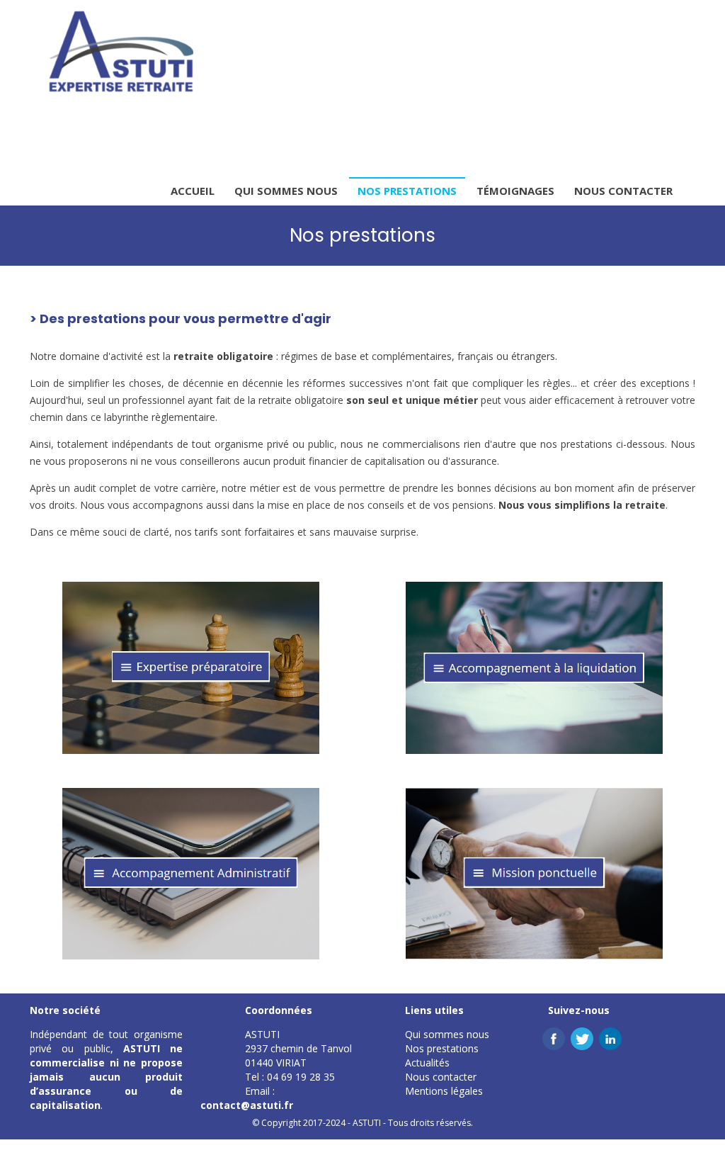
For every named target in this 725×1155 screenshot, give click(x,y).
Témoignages (515, 191)
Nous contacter (623, 191)
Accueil (193, 191)
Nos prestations (407, 191)
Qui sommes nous (286, 191)
